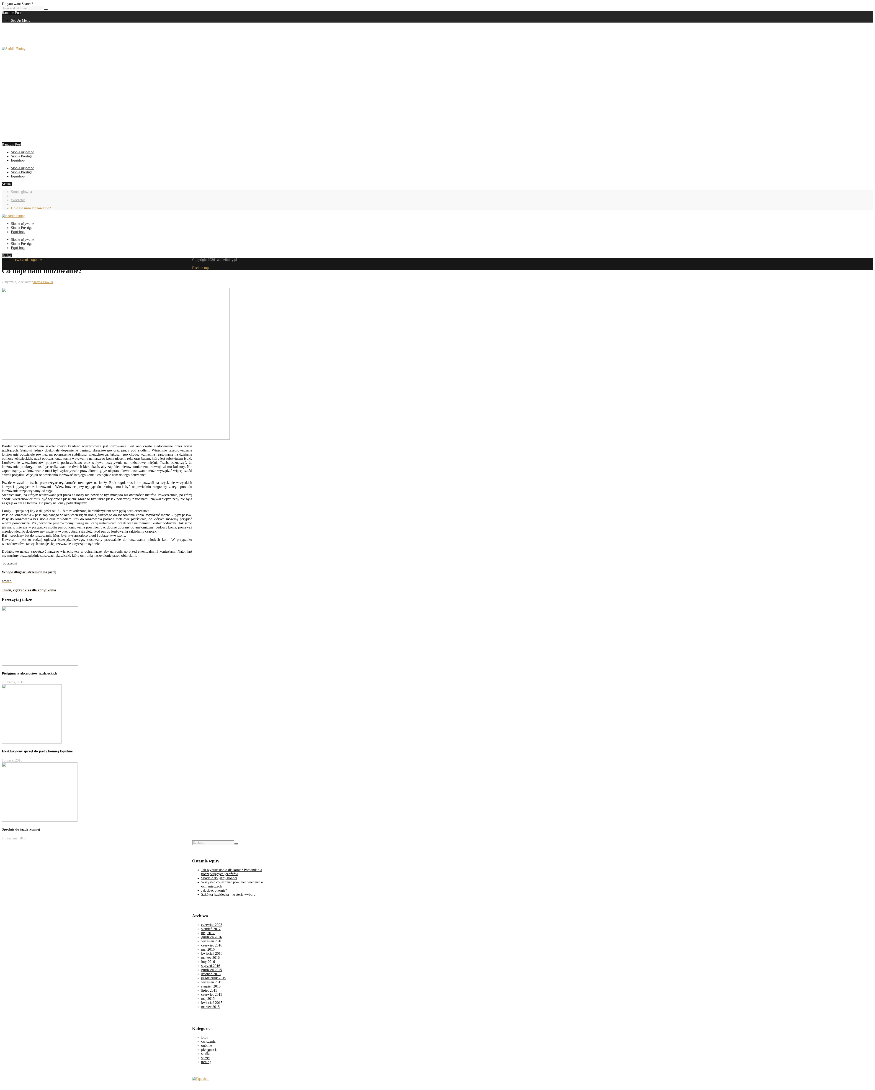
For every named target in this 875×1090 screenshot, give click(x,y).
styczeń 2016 (210, 966)
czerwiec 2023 (211, 925)
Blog (204, 1037)
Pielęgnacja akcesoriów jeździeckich (29, 673)
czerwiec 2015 (211, 994)
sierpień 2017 (211, 929)
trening (206, 1062)
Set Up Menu (20, 20)
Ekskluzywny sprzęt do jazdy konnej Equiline (37, 751)
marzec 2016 (210, 957)
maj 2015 (208, 998)
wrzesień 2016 (211, 941)
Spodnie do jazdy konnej (21, 829)
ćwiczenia (18, 200)
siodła (205, 1054)
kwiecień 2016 (211, 953)
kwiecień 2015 (211, 1003)
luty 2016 (208, 962)
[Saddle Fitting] (14, 49)
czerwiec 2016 (211, 945)
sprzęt (205, 1058)
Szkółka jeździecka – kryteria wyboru (228, 894)
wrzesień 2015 (211, 982)
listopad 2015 (211, 974)
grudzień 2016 (211, 937)
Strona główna (21, 192)
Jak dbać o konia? (214, 890)
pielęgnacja (209, 1050)
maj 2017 (208, 933)
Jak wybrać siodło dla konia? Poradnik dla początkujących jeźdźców (231, 872)
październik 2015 (213, 978)
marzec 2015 (210, 1007)
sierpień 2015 (211, 986)
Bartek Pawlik (43, 282)
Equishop (18, 160)
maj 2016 (208, 949)
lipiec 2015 (209, 990)
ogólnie (36, 260)
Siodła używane (22, 152)
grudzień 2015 (211, 970)
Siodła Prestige (21, 156)
